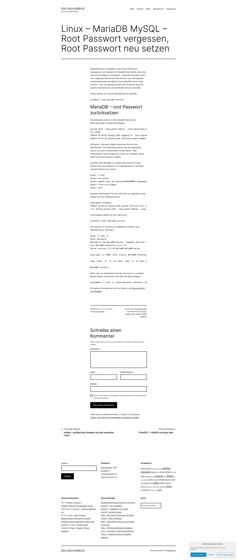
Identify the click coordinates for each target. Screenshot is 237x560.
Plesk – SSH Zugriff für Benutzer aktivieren (117, 515)
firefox (172, 472)
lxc (174, 476)
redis (158, 486)
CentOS (140, 9)
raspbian (154, 486)
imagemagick (148, 476)
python (143, 486)
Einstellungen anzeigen (225, 555)
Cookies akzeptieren (198, 555)
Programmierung (107, 474)
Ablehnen (211, 555)
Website (93, 384)
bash (149, 468)
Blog (132, 9)
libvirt (164, 476)
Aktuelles (104, 471)
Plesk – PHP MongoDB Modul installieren (116, 528)
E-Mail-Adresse (127, 372)
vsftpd (152, 490)
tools (169, 486)
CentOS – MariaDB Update (111, 512)
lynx (142, 479)
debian (153, 472)
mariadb (138, 314)
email (168, 472)
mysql (144, 314)
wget (156, 490)
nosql (142, 483)
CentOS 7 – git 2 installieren (112, 506)
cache (160, 468)
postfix (161, 483)
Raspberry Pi (158, 9)
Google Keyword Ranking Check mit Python (118, 503)
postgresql (168, 483)
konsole (128, 314)
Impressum (171, 9)
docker (157, 472)
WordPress (171, 550)
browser (157, 468)
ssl (165, 486)
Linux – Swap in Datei (79, 525)
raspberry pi (149, 486)
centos (144, 311)
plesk (156, 483)
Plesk (148, 9)
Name (93, 372)
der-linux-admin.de (73, 8)
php (152, 483)
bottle (152, 468)
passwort (143, 316)
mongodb (156, 479)
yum (159, 490)
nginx (173, 480)
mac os (145, 479)
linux (133, 314)
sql (160, 486)
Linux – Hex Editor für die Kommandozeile (117, 531)
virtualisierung (146, 490)
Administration (142, 309)
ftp (175, 472)
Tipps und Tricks (107, 477)
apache (143, 468)
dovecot (163, 472)
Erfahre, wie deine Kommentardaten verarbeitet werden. (115, 417)
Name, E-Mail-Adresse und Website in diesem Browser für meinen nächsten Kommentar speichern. (119, 397)
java (154, 476)
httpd (143, 476)
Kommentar (95, 349)
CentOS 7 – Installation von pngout (114, 509)
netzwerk (167, 480)
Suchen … (65, 463)
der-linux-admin (98, 311)
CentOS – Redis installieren (111, 518)
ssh (163, 486)
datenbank (145, 472)
